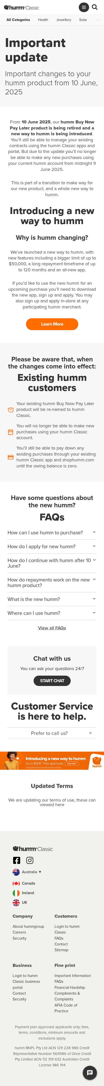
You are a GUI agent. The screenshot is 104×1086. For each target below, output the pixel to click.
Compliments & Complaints (67, 996)
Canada (28, 883)
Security (20, 938)
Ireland (27, 893)
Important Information (73, 975)
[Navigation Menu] (84, 7)
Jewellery (63, 19)
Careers (19, 932)
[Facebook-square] (17, 860)
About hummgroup (28, 926)
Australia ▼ (31, 872)
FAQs (59, 938)
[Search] (95, 7)
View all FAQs (52, 628)
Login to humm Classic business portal (26, 981)
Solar (83, 19)
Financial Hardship (70, 987)
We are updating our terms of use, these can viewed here (52, 802)
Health (43, 19)
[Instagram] (30, 860)
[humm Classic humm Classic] (21, 7)
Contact (61, 944)
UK (24, 902)
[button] (52, 733)
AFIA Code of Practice (66, 1008)
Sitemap (61, 950)
